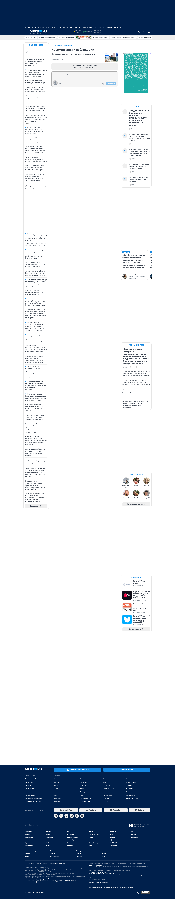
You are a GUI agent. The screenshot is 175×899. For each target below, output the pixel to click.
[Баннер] (83, 37)
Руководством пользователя (97, 872)
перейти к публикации (63, 45)
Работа (105, 792)
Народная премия (132, 798)
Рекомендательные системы (97, 885)
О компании (29, 785)
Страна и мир (130, 785)
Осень (105, 782)
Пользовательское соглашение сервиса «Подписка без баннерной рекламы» (111, 887)
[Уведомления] (144, 32)
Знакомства (52, 27)
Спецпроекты (131, 795)
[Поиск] (139, 32)
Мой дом (83, 792)
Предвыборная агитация (33, 798)
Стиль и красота (131, 782)
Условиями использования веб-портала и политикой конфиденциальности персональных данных (117, 875)
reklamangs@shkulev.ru (95, 865)
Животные (58, 798)
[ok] (66, 816)
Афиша (89, 27)
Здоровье (57, 802)
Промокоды (42, 27)
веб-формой (58, 882)
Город (56, 789)
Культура (83, 785)
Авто (55, 779)
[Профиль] (149, 32)
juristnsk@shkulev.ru (71, 880)
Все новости (36, 45)
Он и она (106, 779)
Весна (56, 785)
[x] (77, 816)
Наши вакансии (30, 792)
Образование (85, 802)
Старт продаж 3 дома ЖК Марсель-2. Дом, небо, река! (35, 244)
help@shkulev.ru (38, 882)
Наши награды (30, 789)
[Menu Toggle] (25, 32)
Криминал (84, 782)
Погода (62, 27)
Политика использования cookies (98, 882)
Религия (106, 798)
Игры (116, 27)
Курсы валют (108, 27)
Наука (82, 795)
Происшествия (108, 789)
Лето (82, 789)
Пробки (88, 32)
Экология (129, 789)
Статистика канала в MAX (34, 802)
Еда (55, 795)
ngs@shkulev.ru (47, 879)
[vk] (61, 816)
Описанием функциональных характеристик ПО (102, 873)
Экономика (130, 792)
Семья (105, 802)
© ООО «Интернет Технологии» (34, 892)
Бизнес (56, 782)
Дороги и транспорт (61, 792)
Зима (82, 779)
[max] (72, 816)
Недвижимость (30, 27)
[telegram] (56, 816)
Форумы (69, 27)
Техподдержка (30, 795)
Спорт (128, 779)
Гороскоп (97, 27)
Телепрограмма (80, 27)
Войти (60, 83)
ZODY (121, 27)
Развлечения (107, 795)
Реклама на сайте (31, 779)
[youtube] (82, 816)
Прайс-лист (29, 782)
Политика (106, 785)
